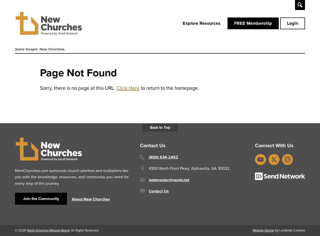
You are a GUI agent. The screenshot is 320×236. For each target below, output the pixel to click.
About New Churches (91, 199)
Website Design (263, 230)
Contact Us (159, 191)
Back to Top (160, 127)
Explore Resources (201, 23)
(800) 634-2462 (163, 157)
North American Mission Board (48, 230)
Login (292, 23)
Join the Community (41, 199)
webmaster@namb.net (169, 180)
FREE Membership (253, 23)
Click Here (128, 88)
